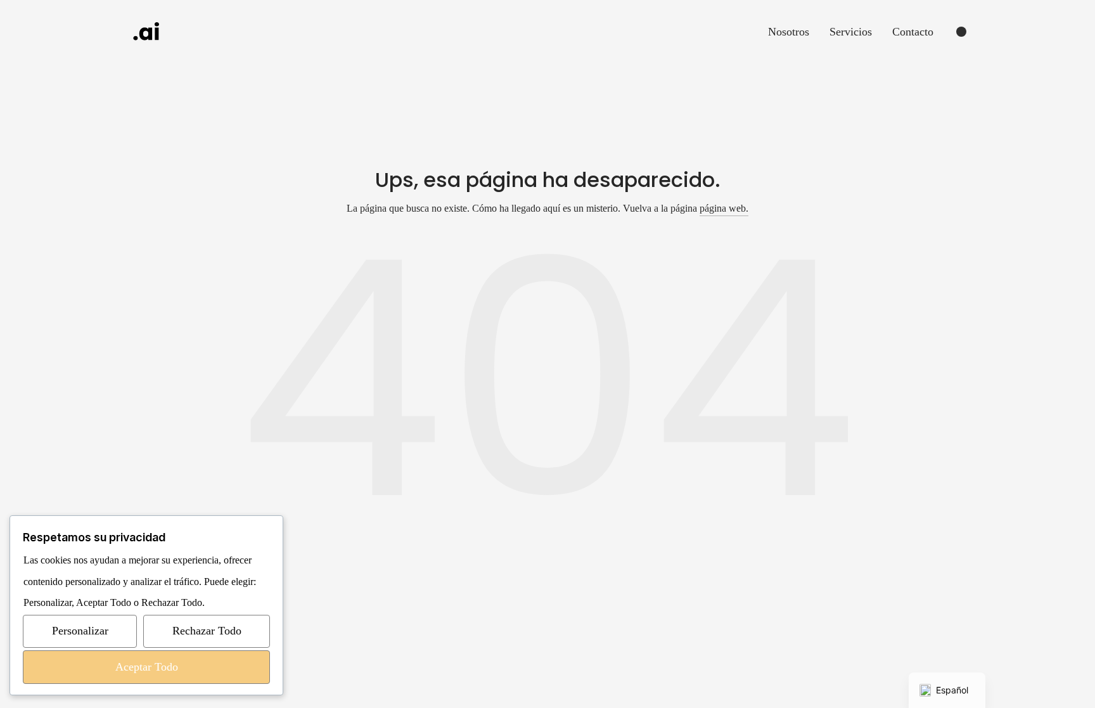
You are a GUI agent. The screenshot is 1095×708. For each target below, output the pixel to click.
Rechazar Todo (206, 630)
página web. (724, 208)
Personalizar (80, 630)
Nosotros (788, 31)
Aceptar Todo (146, 666)
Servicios (850, 31)
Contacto (912, 31)
